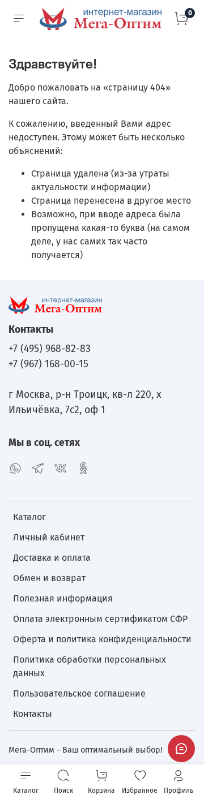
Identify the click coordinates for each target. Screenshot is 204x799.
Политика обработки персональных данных (89, 666)
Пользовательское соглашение (79, 693)
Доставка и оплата (52, 557)
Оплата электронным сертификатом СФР (100, 618)
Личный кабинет (48, 537)
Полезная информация (63, 598)
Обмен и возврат (49, 578)
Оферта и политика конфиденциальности (102, 639)
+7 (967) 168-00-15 (48, 364)
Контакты (32, 713)
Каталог (29, 517)
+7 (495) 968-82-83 (49, 349)
